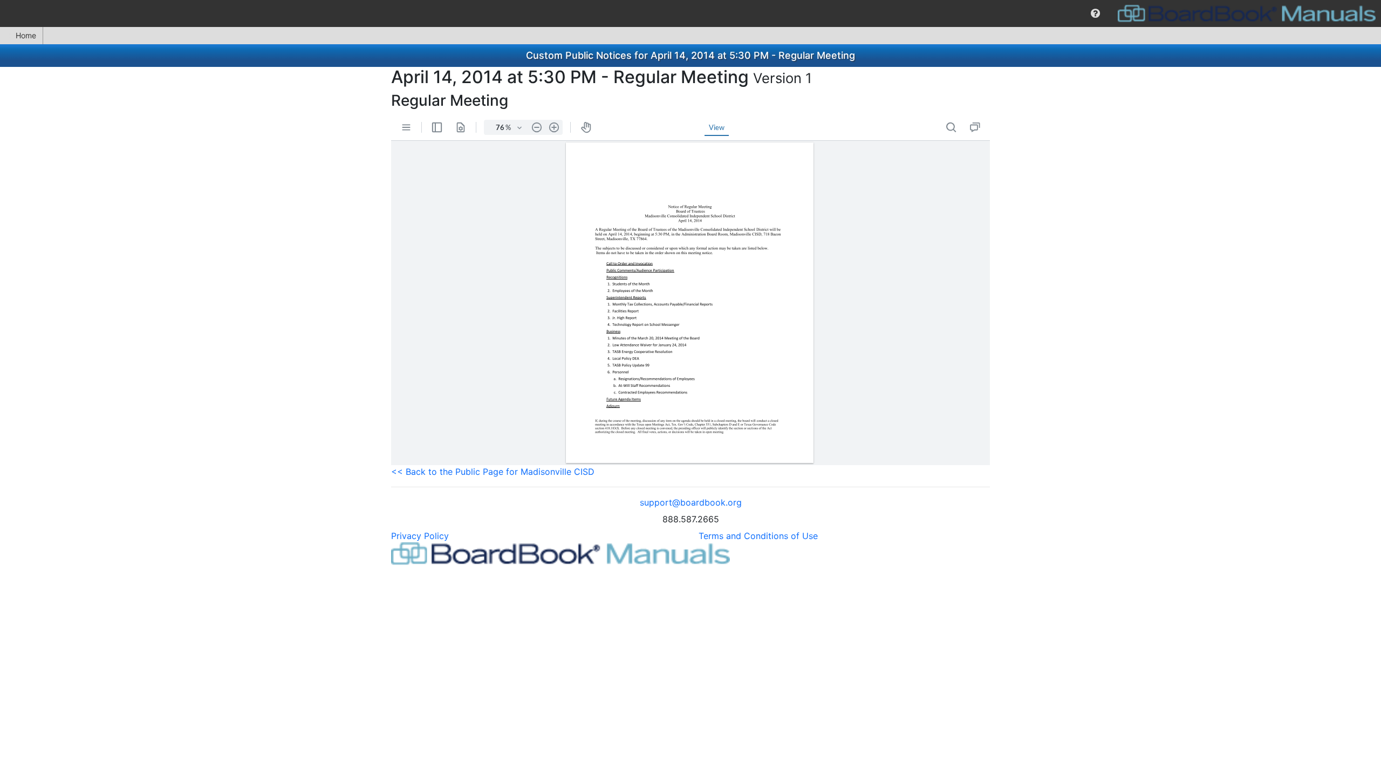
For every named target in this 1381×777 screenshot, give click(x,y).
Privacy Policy (420, 535)
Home (26, 35)
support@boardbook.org (691, 502)
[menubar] (690, 13)
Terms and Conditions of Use (758, 535)
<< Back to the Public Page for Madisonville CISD (492, 471)
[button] (1095, 13)
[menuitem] (1095, 13)
